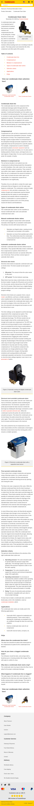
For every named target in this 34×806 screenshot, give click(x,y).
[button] (2, 2)
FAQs (8, 74)
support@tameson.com (10, 734)
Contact (6, 756)
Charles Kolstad (23, 19)
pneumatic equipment (18, 148)
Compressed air (11, 60)
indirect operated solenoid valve (11, 411)
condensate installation (7, 602)
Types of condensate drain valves (16, 65)
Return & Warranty (8, 752)
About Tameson (8, 721)
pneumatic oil (5, 359)
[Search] (31, 5)
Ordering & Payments (9, 743)
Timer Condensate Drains (25, 96)
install (3, 297)
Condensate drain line (13, 57)
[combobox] (17, 5)
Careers (6, 729)
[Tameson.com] (9, 2)
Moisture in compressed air (14, 62)
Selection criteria (11, 68)
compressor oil (5, 190)
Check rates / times (9, 773)
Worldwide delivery (8, 765)
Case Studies (7, 725)
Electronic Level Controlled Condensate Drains (9, 95)
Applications (10, 71)
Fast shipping (7, 769)
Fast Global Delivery (9, 748)
